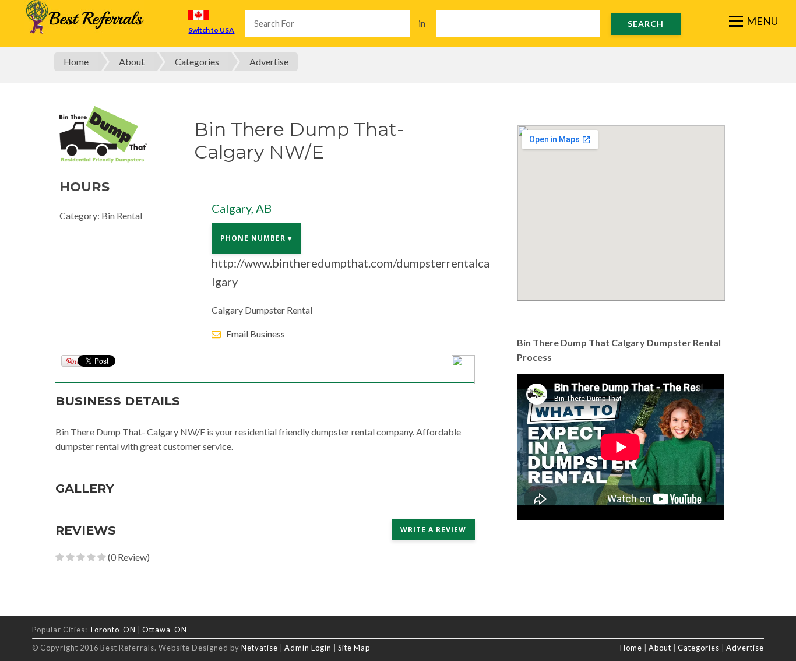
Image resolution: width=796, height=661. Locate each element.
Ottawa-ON (164, 629)
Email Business (255, 333)
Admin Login (308, 647)
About (132, 61)
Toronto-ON (112, 629)
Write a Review (433, 530)
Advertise (268, 61)
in (421, 23)
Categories (197, 61)
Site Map (354, 647)
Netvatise (260, 647)
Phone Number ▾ (256, 238)
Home (76, 61)
